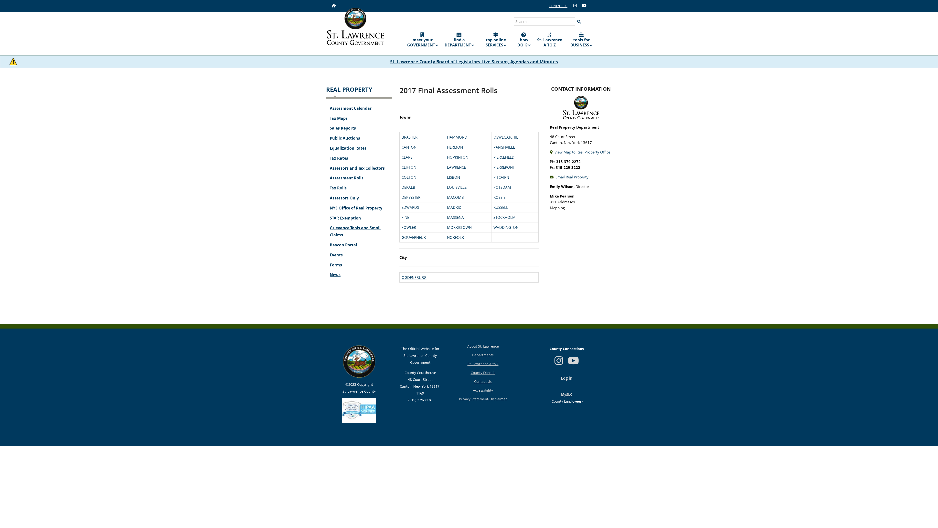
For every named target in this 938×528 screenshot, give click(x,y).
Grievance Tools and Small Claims (355, 231)
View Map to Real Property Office (582, 152)
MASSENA (455, 217)
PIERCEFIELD (503, 157)
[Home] (355, 29)
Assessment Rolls (346, 178)
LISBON (453, 177)
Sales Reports (343, 128)
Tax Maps (339, 118)
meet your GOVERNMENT (421, 42)
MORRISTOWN (459, 227)
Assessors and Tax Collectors (357, 168)
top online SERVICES (496, 42)
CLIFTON (409, 167)
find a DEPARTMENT (458, 42)
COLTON (409, 177)
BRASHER (409, 137)
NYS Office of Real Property (356, 208)
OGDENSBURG (414, 277)
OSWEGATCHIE (505, 137)
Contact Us (483, 381)
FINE (405, 217)
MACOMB (455, 197)
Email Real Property (571, 177)
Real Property (349, 89)
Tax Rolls (338, 188)
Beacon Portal (343, 245)
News (335, 274)
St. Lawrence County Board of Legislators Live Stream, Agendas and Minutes (474, 62)
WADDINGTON (506, 227)
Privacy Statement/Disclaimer (483, 399)
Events (336, 255)
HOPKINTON (457, 157)
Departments (483, 355)
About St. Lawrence (483, 346)
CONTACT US (558, 6)
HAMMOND (457, 137)
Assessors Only (344, 198)
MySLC (566, 394)
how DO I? (522, 42)
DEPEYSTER (411, 197)
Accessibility (483, 390)
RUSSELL (500, 207)
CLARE (407, 157)
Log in (567, 378)
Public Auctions (345, 138)
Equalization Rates (348, 148)
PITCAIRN (501, 177)
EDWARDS (410, 207)
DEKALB (408, 187)
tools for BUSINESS (580, 42)
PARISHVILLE (504, 147)
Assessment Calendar (351, 108)
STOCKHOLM (504, 217)
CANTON (409, 147)
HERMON (455, 147)
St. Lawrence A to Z (483, 364)
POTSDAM (502, 187)
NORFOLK (455, 237)
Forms (336, 265)
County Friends (483, 372)
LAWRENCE (456, 167)
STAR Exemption (345, 218)
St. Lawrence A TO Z (549, 42)
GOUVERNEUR (414, 237)
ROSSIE (499, 197)
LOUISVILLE (457, 187)
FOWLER (409, 227)
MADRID (454, 207)
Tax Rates (339, 158)
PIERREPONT (504, 167)
